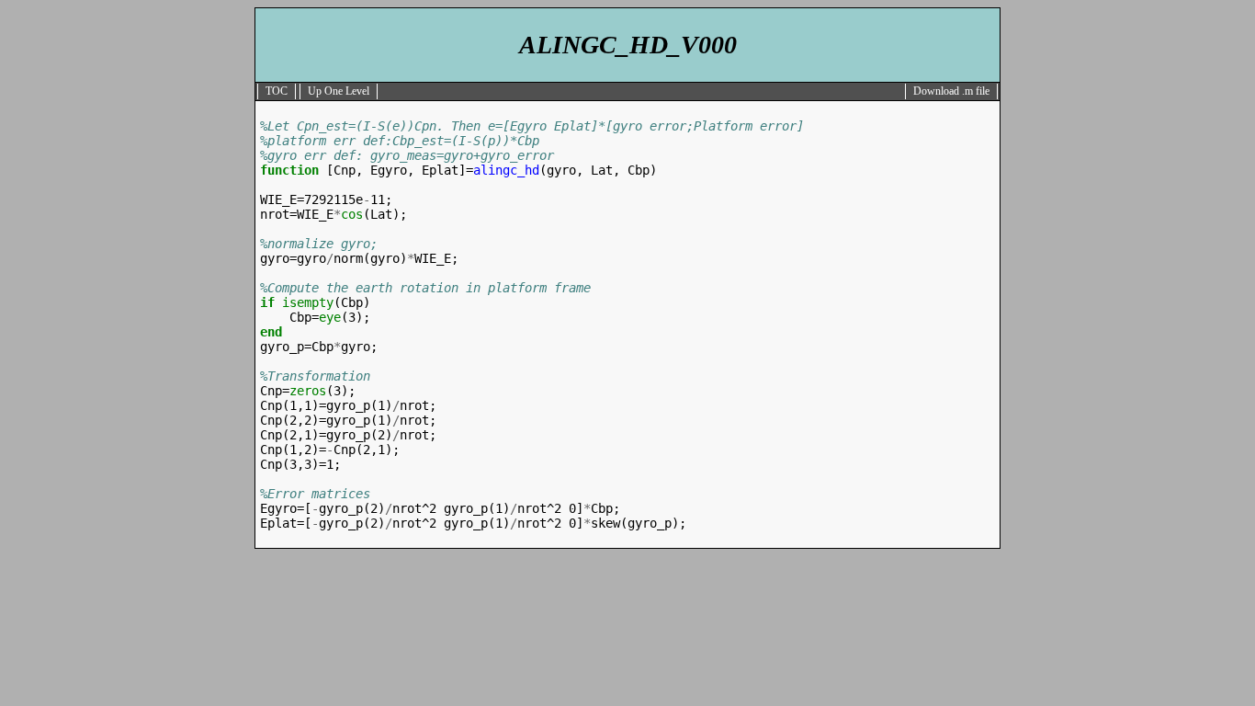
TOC (277, 91)
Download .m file (951, 91)
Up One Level (338, 91)
